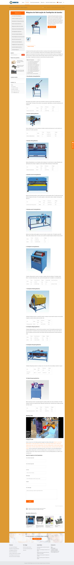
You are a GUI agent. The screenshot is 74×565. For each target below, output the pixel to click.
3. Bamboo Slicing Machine (33, 63)
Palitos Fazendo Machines (18, 7)
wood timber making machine (36, 446)
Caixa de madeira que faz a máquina (16, 47)
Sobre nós (42, 2)
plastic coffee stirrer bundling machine (37, 445)
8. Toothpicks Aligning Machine (33, 69)
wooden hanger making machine (46, 446)
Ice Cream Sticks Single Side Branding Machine (20, 71)
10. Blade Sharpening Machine (34, 71)
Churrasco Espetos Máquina (17, 34)
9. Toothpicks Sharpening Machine (34, 70)
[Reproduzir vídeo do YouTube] (44, 427)
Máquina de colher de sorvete (17, 26)
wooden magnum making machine (50, 443)
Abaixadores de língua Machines (18, 21)
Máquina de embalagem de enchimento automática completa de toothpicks (49, 526)
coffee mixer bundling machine (48, 445)
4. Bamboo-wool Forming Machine (34, 64)
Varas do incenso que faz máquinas (16, 40)
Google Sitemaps (42, 563)
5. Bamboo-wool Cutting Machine (34, 65)
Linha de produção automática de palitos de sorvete (20, 61)
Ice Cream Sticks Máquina (16, 15)
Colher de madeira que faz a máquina (16, 19)
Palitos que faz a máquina (57, 526)
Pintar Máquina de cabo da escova (18, 36)
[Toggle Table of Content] (38, 60)
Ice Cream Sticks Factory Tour (27, 548)
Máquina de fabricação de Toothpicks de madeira (36, 509)
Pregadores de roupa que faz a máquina (17, 45)
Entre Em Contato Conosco (51, 2)
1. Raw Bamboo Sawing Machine (34, 61)
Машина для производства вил (18, 28)
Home (23, 2)
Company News (14, 77)
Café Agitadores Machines (16, 31)
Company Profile (30, 72)
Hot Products (38, 563)
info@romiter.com (16, 92)
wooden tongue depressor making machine (38, 443)
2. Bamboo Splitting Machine (33, 62)
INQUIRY (53, 27)
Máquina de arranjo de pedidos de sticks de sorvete (20, 66)
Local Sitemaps (47, 563)
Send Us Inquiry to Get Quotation (32, 73)
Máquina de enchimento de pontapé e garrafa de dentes (37, 508)
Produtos (27, 2)
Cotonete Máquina (15, 49)
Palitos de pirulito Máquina (17, 41)
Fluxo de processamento (34, 2)
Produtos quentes (15, 57)
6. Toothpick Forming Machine (33, 66)
